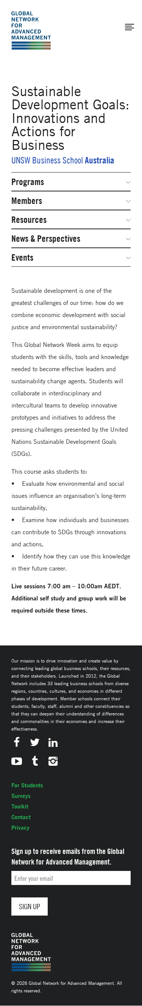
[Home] (31, 30)
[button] (129, 27)
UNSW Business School (47, 160)
